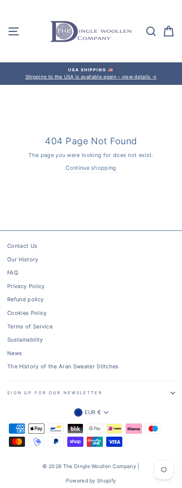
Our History (23, 259)
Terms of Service (29, 326)
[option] (91, 74)
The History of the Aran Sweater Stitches (63, 366)
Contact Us (22, 246)
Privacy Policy (25, 286)
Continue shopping (91, 168)
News (14, 353)
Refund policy (25, 299)
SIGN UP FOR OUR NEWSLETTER (54, 392)
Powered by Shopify (91, 480)
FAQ (12, 272)
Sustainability (25, 340)
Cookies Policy (27, 313)
